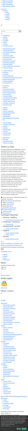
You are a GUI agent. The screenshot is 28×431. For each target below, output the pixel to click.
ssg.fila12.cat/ (11, 209)
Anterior (3, 275)
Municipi (3, 341)
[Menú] (1, 33)
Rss (4, 378)
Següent (7, 275)
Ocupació (5, 331)
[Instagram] (4, 398)
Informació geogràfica (9, 348)
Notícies (5, 254)
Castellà (7, 14)
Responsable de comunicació (11, 376)
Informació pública (8, 312)
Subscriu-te (4, 288)
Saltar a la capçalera (7, 1)
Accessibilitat (6, 407)
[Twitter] (11, 396)
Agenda (5, 256)
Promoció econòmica (9, 383)
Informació (6, 343)
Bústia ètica (6, 408)
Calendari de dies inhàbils (10, 355)
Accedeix (3, 300)
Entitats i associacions (9, 358)
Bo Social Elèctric (7, 339)
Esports (5, 384)
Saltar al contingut (7, 2)
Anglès (7, 16)
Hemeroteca (6, 374)
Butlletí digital (7, 372)
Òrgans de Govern (8, 306)
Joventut (5, 386)
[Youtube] (24, 396)
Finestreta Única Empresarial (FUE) (12, 334)
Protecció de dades (8, 403)
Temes (2, 379)
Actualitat (3, 364)
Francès (7, 19)
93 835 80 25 (10, 202)
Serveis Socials (7, 391)
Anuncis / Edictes (7, 324)
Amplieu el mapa (7, 211)
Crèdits (5, 400)
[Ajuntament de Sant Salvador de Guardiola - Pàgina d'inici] (10, 27)
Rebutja (19, 428)
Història (5, 345)
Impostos (5, 329)
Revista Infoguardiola (9, 371)
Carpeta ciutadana (8, 338)
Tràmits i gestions (8, 327)
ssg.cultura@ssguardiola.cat (8, 208)
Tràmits (3, 326)
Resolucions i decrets (9, 313)
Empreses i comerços (9, 360)
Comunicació (6, 393)
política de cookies (14, 426)
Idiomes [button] (5, 10)
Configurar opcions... (6, 428)
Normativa (6, 310)
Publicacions (6, 259)
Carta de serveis (7, 315)
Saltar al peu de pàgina (8, 6)
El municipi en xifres (8, 346)
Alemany (7, 17)
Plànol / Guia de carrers (9, 350)
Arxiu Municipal (7, 362)
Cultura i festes (7, 381)
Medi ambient (7, 388)
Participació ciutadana (9, 317)
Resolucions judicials (8, 319)
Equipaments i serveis (9, 357)
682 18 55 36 (10, 204)
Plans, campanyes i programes (11, 322)
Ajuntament (4, 303)
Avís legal (5, 405)
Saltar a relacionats (7, 4)
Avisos (5, 258)
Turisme (5, 390)
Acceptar (24, 428)
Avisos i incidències (8, 369)
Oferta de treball (7, 320)
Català (7, 12)
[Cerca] (20, 31)
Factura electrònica (8, 332)
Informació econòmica (9, 308)
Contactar (3, 9)
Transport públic (7, 353)
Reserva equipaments (9, 336)
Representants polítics (9, 305)
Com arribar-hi (7, 213)
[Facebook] (17, 396)
